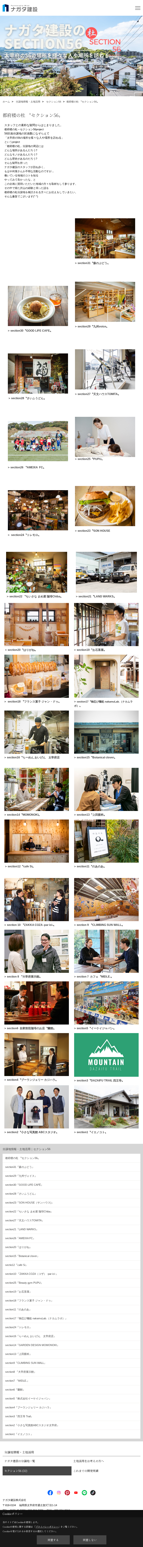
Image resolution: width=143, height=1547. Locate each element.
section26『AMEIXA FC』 (20, 1238)
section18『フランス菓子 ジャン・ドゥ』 (29, 1300)
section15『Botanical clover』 (22, 1256)
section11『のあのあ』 (18, 1309)
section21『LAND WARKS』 (22, 1229)
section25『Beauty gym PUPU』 (24, 1282)
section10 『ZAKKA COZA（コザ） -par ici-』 (31, 1273)
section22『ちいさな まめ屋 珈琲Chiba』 (29, 1211)
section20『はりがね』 (18, 1247)
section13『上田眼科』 (18, 1353)
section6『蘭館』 (15, 1389)
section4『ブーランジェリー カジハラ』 (28, 1407)
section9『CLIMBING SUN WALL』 (26, 1362)
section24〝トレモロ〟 (25, 534)
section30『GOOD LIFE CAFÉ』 (24, 1184)
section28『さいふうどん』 (21, 1193)
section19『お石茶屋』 (18, 1291)
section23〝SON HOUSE (94, 530)
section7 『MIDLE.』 (17, 1380)
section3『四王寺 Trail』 (19, 1416)
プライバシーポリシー (47, 1526)
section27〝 (99, 394)
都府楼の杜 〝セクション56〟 (22, 1158)
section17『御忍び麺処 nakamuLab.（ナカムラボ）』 (36, 1318)
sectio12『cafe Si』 (16, 1264)
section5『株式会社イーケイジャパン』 (28, 1398)
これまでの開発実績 (85, 1471)
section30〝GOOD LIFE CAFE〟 (31, 330)
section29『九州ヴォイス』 (21, 1175)
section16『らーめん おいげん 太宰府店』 (30, 1336)
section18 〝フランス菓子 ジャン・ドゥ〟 (34, 701)
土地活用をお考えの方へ (88, 1461)
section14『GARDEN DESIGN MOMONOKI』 (32, 1345)
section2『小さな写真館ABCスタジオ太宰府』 (32, 1425)
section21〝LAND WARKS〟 (97, 596)
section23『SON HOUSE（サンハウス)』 (29, 1202)
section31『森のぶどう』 (20, 1166)
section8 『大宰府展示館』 (20, 1371)
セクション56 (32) (15, 1471)
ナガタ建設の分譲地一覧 (19, 1461)
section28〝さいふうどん (28, 398)
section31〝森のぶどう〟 (94, 263)
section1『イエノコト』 (19, 1434)
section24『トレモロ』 (18, 1327)
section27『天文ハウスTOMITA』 (24, 1220)
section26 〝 (28, 467)
